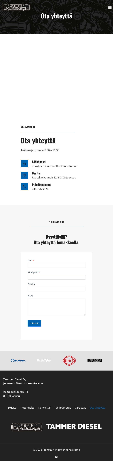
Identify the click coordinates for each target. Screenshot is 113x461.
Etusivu (12, 407)
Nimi (31, 260)
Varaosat (80, 407)
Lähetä (34, 323)
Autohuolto (27, 407)
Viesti (30, 295)
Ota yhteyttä (97, 407)
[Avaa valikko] (110, 7)
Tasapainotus (62, 407)
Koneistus (44, 407)
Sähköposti (34, 272)
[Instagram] (56, 457)
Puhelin (31, 284)
